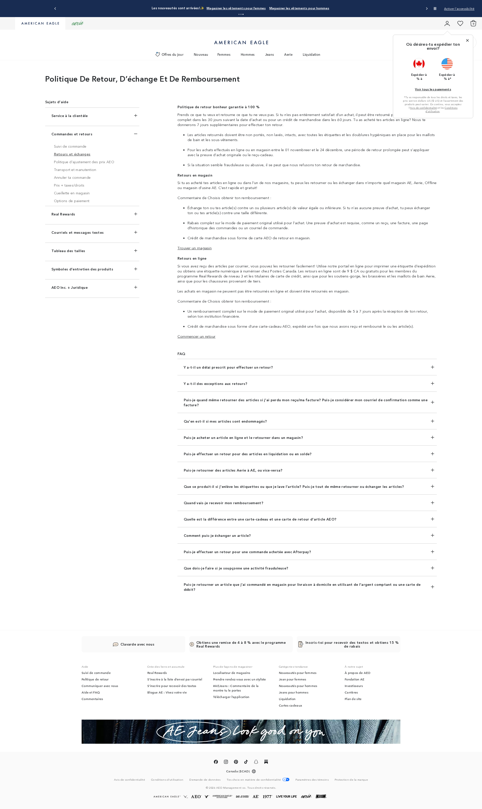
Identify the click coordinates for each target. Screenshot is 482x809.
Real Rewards (63, 213)
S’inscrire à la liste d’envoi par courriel (174, 679)
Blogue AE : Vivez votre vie (167, 692)
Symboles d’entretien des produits (82, 268)
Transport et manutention (75, 169)
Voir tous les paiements (433, 89)
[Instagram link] (226, 763)
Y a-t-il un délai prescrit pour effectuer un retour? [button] (228, 367)
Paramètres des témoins (312, 779)
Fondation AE (355, 679)
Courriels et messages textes (77, 232)
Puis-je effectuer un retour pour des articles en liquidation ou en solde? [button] (248, 453)
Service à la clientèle (69, 115)
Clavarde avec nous (137, 644)
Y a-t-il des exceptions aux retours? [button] (216, 383)
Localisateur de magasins (231, 672)
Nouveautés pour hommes (298, 685)
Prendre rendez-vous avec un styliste (239, 679)
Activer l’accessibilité (459, 8)
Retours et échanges (72, 153)
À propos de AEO (358, 672)
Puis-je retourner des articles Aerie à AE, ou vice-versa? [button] (233, 470)
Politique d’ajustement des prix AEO (84, 161)
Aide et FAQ (91, 692)
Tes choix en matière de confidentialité (254, 779)
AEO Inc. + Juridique (69, 287)
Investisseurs (354, 685)
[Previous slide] (55, 8)
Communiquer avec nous (100, 685)
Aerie (288, 54)
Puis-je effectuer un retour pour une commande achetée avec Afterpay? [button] (247, 551)
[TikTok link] (246, 763)
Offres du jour (173, 54)
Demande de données (204, 779)
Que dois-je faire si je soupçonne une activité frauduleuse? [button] (236, 567)
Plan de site (353, 699)
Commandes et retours (71, 133)
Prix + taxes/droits (69, 185)
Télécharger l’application (231, 697)
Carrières (351, 692)
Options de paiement (72, 200)
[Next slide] (426, 8)
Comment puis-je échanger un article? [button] (217, 535)
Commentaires (92, 699)
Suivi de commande (70, 146)
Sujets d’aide (56, 101)
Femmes (223, 54)
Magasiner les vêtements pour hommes (299, 8)
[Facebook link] (216, 763)
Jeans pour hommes (293, 692)
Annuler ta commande (72, 177)
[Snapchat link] (256, 763)
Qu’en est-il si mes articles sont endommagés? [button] (225, 421)
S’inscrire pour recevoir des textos (171, 685)
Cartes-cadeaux (290, 705)
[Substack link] (266, 763)
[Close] (467, 40)
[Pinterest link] (236, 763)
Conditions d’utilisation (167, 779)
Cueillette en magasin (72, 192)
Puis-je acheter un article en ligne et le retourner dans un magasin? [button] (243, 437)
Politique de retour (95, 679)
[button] (238, 14)
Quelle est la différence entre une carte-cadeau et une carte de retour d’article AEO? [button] (260, 519)
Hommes (248, 54)
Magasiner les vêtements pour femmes (236, 8)
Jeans (269, 54)
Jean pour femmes (292, 679)
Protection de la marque (351, 779)
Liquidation (311, 54)
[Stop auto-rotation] (435, 8)
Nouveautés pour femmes (298, 672)
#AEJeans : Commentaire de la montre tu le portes (236, 687)
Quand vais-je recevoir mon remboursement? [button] (223, 502)
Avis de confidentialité (423, 107)
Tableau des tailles (68, 250)
